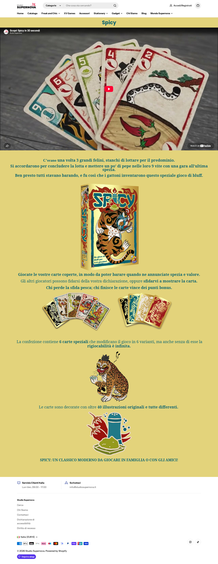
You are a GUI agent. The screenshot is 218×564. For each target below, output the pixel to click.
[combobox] (80, 6)
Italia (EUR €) (28, 537)
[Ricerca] (114, 5)
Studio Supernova (34, 551)
